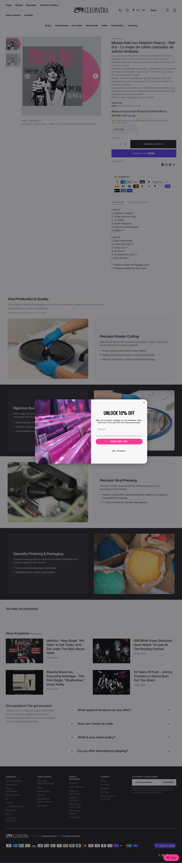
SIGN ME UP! (119, 441)
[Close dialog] (144, 402)
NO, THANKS (119, 451)
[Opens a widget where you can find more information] (171, 858)
